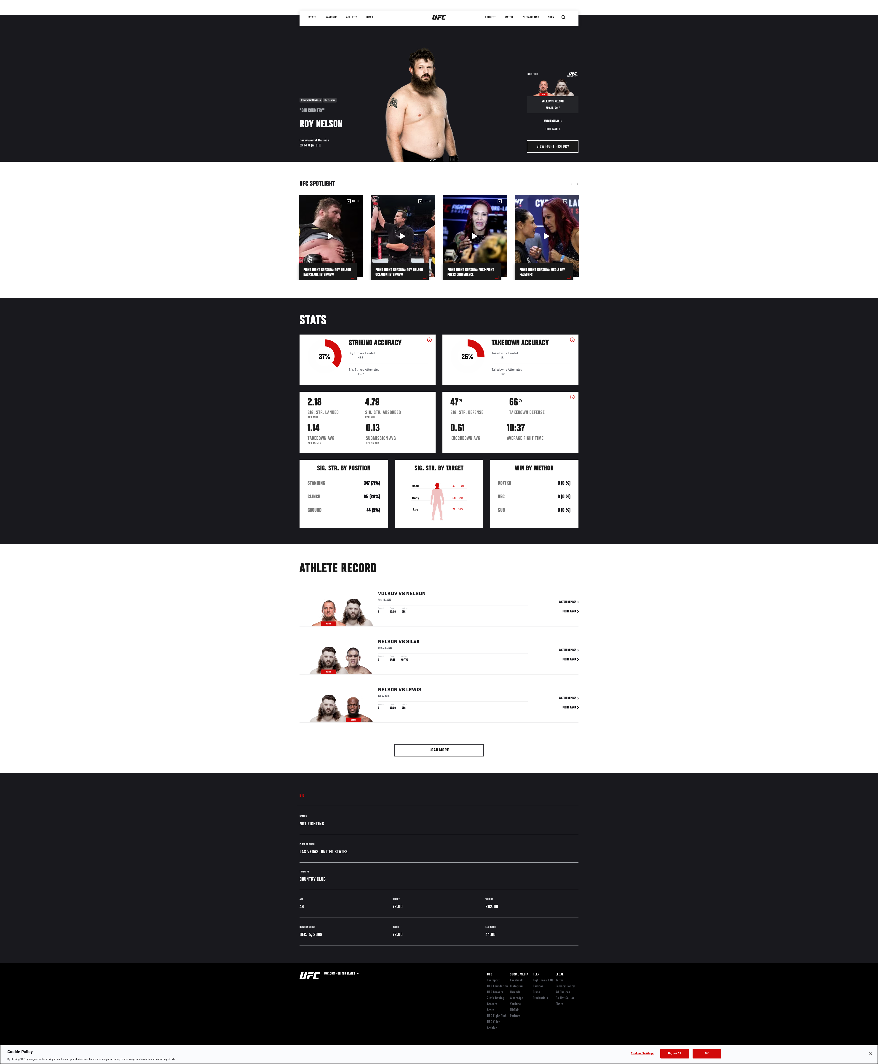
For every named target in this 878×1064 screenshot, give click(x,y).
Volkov (387, 594)
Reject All (674, 1053)
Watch (509, 17)
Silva (413, 642)
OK (707, 1053)
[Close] (871, 1054)
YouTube (515, 1004)
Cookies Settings (642, 1053)
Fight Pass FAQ (543, 980)
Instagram (516, 986)
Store (490, 1010)
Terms (560, 980)
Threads (515, 992)
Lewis (413, 690)
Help (536, 974)
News (369, 17)
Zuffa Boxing (530, 17)
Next (576, 184)
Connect (490, 17)
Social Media (519, 974)
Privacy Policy (565, 986)
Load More (439, 750)
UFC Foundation (497, 986)
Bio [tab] (302, 796)
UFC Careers (495, 992)
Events (312, 17)
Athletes (351, 17)
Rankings (331, 17)
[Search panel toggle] (563, 17)
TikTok (514, 1010)
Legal (559, 974)
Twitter (515, 1016)
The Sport (493, 980)
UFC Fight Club (496, 1016)
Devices (538, 986)
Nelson (416, 594)
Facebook (516, 980)
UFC (489, 974)
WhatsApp (516, 998)
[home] (439, 17)
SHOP (551, 17)
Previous (571, 184)
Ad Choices (563, 992)
